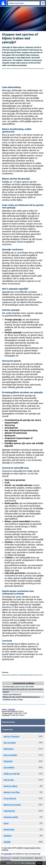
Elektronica (9, 749)
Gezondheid (9, 767)
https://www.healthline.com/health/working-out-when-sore (22, 675)
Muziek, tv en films (12, 792)
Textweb (11, 709)
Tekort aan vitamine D (12, 694)
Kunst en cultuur (10, 786)
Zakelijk (7, 842)
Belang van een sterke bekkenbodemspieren (21, 697)
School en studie (11, 817)
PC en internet (10, 798)
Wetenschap (9, 829)
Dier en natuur (10, 743)
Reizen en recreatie (12, 805)
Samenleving (9, 811)
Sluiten (39, 863)
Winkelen (8, 836)
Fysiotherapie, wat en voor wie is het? (18, 686)
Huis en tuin (9, 780)
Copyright (15, 858)
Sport (6, 823)
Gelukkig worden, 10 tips (13, 699)
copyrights (8, 854)
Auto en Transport (11, 736)
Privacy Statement (26, 858)
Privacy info (31, 863)
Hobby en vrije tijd (12, 774)
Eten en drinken (10, 755)
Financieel (8, 761)
